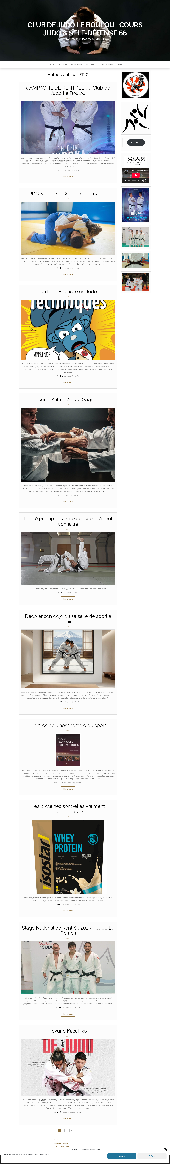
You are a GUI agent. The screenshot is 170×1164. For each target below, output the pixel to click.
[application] (135, 175)
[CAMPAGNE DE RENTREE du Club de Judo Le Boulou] (68, 127)
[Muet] (143, 180)
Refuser (152, 1156)
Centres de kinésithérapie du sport (68, 725)
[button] (165, 1150)
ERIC (61, 170)
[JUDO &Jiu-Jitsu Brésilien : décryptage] (68, 228)
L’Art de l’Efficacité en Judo (68, 291)
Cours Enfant (107, 65)
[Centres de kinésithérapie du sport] (68, 750)
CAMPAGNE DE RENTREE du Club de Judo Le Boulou (68, 90)
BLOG (56, 1140)
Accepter (122, 1156)
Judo (67, 98)
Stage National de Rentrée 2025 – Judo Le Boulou (68, 930)
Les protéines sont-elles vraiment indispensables (68, 808)
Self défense (92, 65)
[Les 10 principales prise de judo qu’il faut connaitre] (68, 558)
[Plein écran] (146, 180)
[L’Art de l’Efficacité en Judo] (68, 329)
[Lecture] (125, 180)
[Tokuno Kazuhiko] (68, 1067)
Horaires (63, 65)
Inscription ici (136, 142)
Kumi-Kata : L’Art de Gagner (68, 399)
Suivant (74, 1131)
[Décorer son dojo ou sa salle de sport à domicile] (68, 659)
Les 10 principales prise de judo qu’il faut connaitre (68, 521)
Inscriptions (76, 65)
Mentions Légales (61, 1143)
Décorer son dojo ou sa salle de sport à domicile (68, 618)
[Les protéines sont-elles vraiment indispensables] (68, 857)
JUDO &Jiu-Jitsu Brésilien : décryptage (68, 194)
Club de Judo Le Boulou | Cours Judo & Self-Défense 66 (85, 29)
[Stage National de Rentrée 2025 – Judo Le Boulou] (68, 968)
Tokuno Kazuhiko (68, 1031)
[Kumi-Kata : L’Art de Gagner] (68, 444)
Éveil (120, 65)
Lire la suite (68, 177)
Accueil (51, 65)
